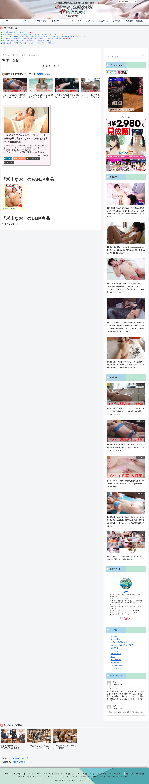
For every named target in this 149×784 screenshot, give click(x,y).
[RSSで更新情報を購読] (129, 618)
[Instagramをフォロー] (126, 618)
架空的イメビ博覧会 (27, 777)
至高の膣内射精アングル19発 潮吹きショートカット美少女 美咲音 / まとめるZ (27, 41)
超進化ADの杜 (115, 663)
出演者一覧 (119, 774)
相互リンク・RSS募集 (103, 777)
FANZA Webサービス (22, 762)
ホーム (8, 774)
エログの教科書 (116, 654)
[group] (15, 89)
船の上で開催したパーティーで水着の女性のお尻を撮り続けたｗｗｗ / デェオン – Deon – (31, 34)
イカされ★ (8, 158)
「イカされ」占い (69, 774)
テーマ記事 (72, 777)
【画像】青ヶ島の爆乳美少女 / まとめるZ (15, 32)
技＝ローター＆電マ (34, 158)
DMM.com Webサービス (23, 758)
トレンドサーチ (36, 774)
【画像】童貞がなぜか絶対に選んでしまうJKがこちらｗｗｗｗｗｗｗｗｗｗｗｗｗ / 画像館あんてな (34, 38)
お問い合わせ (86, 777)
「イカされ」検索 (52, 774)
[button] (96, 89)
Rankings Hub (115, 639)
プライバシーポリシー (123, 777)
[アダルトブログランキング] (122, 72)
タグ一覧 (108, 774)
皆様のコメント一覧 (56, 777)
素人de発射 (114, 636)
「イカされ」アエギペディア (90, 774)
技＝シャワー (9, 162)
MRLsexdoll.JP (116, 660)
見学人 (126, 592)
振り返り (130, 774)
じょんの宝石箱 (116, 668)
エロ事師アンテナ (117, 665)
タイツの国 (114, 651)
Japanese (124, 1)
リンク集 (113, 630)
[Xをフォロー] (122, 618)
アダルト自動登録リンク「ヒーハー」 (123, 642)
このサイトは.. (20, 774)
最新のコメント (116, 676)
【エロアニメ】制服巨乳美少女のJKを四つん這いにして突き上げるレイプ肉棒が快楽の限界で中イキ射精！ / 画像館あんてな (42, 36)
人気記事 (141, 774)
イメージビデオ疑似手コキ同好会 (122, 645)
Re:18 (113, 657)
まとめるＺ (114, 648)
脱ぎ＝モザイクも (20, 158)
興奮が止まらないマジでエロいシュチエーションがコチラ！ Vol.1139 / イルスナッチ (29, 43)
